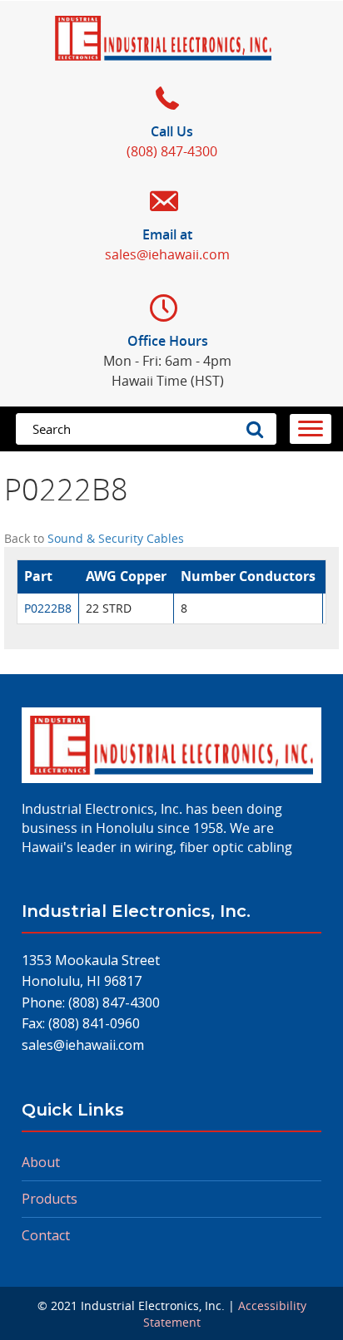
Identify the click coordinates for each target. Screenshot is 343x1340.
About (41, 1162)
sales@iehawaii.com (83, 1045)
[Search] (259, 429)
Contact (46, 1235)
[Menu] (310, 429)
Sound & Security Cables (115, 538)
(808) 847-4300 (114, 1002)
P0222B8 (48, 608)
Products (49, 1199)
